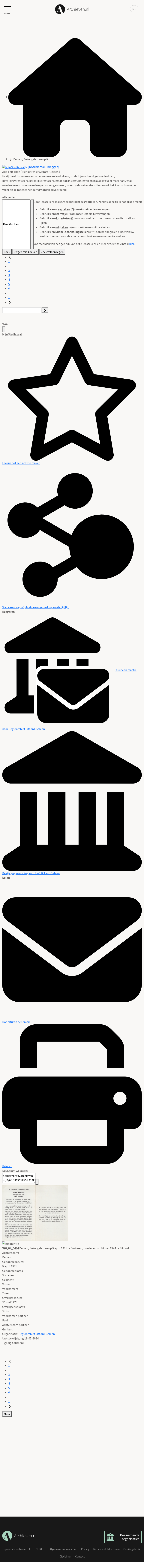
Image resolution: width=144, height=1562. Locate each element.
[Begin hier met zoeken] (75, 97)
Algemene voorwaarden (63, 1549)
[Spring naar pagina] (45, 310)
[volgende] (9, 302)
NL (134, 9)
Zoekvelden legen (52, 252)
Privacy (85, 1549)
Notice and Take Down (106, 1549)
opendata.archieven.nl (17, 1549)
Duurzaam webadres (15, 1170)
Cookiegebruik (131, 1549)
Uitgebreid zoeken (25, 252)
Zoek (7, 252)
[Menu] (3, 329)
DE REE (39, 1549)
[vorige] (9, 257)
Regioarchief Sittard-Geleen (37, 1334)
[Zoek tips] (32, 224)
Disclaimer (65, 1556)
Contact (80, 1556)
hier (131, 244)
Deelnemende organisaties (129, 1537)
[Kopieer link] (36, 1182)
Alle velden (9, 197)
